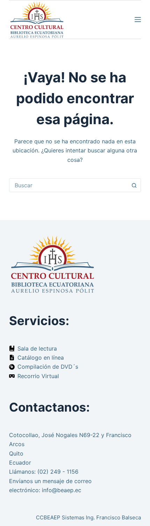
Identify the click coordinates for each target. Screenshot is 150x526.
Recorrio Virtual (38, 376)
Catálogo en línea (40, 357)
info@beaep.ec (61, 490)
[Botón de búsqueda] (134, 185)
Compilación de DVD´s (47, 366)
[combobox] (68, 185)
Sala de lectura (37, 348)
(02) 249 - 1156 (57, 471)
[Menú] (138, 19)
